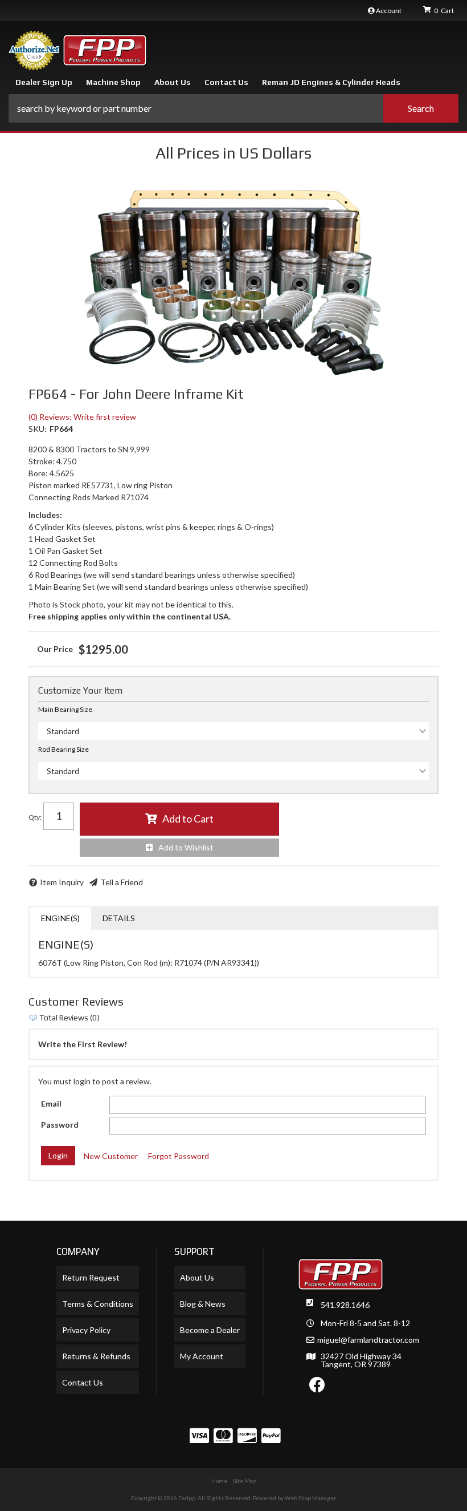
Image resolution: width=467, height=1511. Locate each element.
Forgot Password (178, 1156)
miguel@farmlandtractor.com (368, 1340)
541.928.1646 (345, 1305)
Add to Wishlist (186, 847)
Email (51, 1103)
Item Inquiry (62, 882)
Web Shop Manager (310, 1497)
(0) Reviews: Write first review (82, 417)
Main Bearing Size (65, 709)
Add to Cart (188, 818)
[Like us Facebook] (317, 1387)
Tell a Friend (121, 882)
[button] (233, 108)
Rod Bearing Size (63, 749)
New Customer (111, 1156)
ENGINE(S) (60, 918)
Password (60, 1124)
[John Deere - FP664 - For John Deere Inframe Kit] (233, 281)
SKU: (37, 429)
